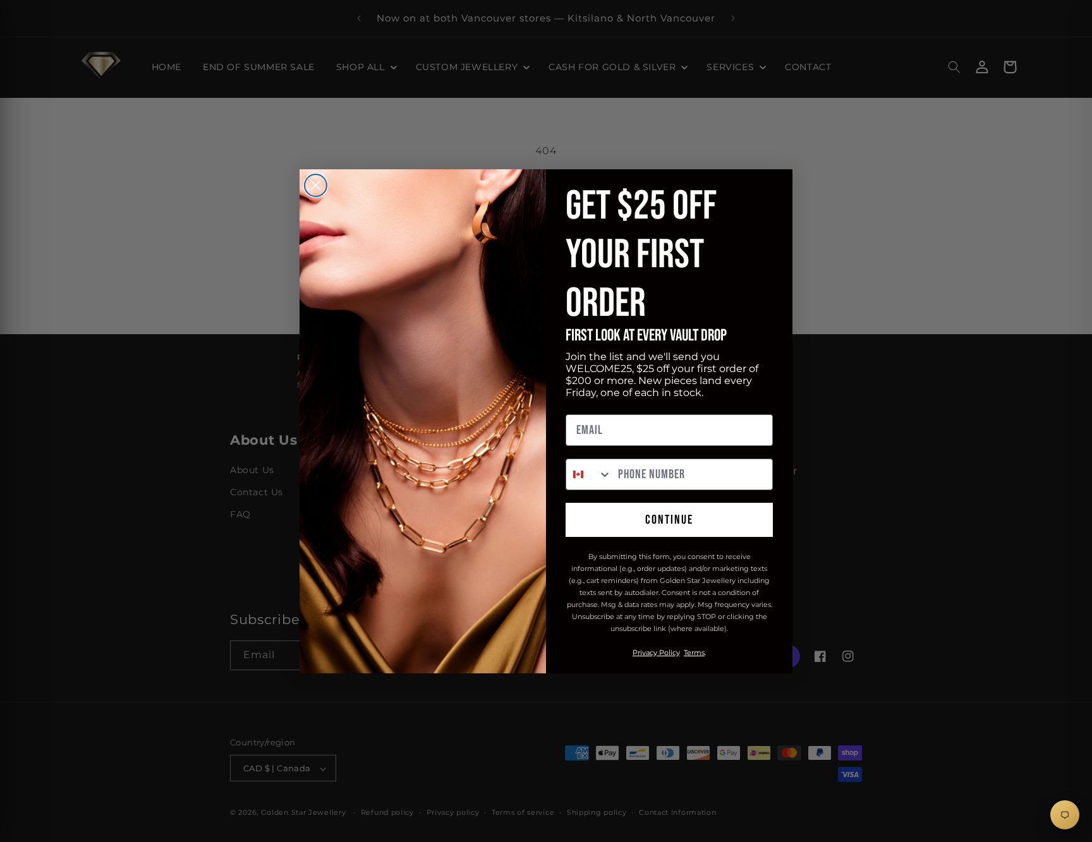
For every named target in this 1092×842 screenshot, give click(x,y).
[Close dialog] (316, 185)
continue (669, 519)
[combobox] (589, 474)
